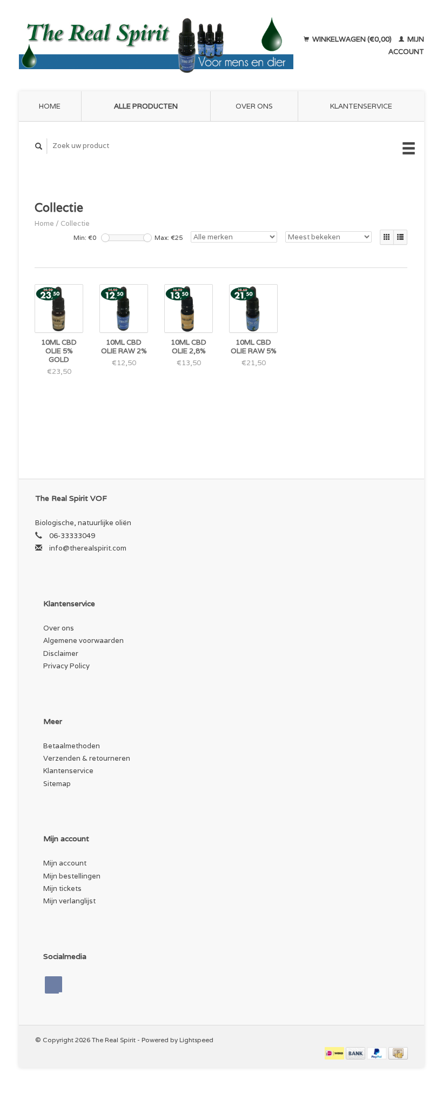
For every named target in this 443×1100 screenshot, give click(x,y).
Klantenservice (361, 106)
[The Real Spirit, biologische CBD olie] (156, 45)
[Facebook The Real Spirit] (53, 985)
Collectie (75, 223)
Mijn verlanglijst (69, 901)
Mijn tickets (62, 888)
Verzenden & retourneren (86, 758)
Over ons (254, 106)
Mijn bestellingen (71, 876)
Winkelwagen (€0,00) (352, 39)
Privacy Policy (66, 665)
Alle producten (146, 106)
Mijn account (64, 863)
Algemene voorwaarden (83, 640)
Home (50, 106)
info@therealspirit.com (87, 548)
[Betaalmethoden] (335, 1052)
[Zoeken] (39, 146)
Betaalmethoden (71, 745)
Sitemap (57, 783)
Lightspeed (196, 1040)
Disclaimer (60, 653)
